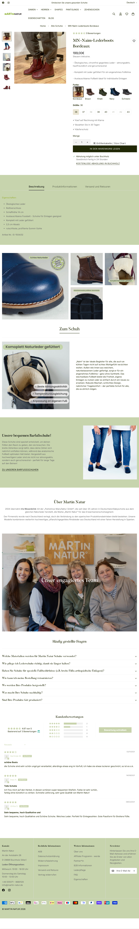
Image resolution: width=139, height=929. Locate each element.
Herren (45, 9)
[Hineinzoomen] (60, 38)
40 (106, 112)
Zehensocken (91, 9)
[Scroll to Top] (134, 914)
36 (76, 112)
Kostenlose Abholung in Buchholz (98, 163)
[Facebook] (3, 3)
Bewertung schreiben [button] (115, 730)
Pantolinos (72, 9)
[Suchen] (113, 14)
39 (98, 112)
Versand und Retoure (48, 870)
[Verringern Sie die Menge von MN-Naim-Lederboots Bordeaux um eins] (76, 142)
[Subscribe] (134, 871)
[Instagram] (8, 3)
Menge (76, 136)
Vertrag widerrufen (47, 874)
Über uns (78, 851)
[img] (10, 752)
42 (120, 112)
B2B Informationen (83, 865)
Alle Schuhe (57, 26)
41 (113, 112)
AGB (40, 851)
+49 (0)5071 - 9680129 (13, 882)
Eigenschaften (36, 18)
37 (83, 112)
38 (91, 112)
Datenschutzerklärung (48, 856)
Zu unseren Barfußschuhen (20, 469)
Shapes (59, 9)
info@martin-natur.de (12, 885)
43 (128, 112)
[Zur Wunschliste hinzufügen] (134, 41)
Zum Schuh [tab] (69, 329)
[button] (133, 14)
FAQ (76, 874)
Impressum (43, 865)
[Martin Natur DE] (13, 14)
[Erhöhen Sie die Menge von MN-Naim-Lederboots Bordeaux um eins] (87, 142)
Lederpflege (80, 870)
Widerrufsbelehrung (48, 861)
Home (43, 26)
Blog (51, 18)
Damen (32, 9)
